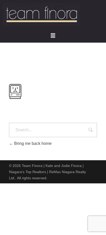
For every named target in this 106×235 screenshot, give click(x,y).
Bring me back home (32, 143)
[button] (53, 35)
